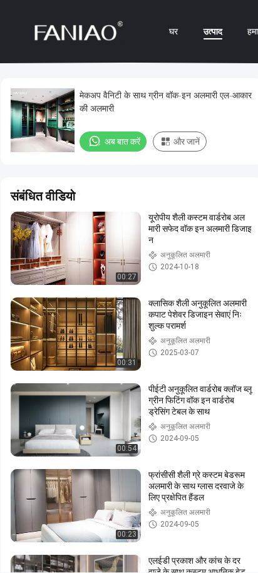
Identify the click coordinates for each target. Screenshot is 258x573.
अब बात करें (122, 142)
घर (173, 31)
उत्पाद (213, 31)
